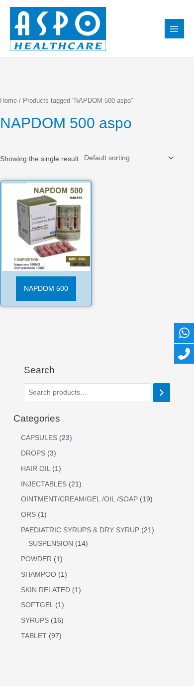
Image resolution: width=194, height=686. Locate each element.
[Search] (161, 393)
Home (8, 100)
